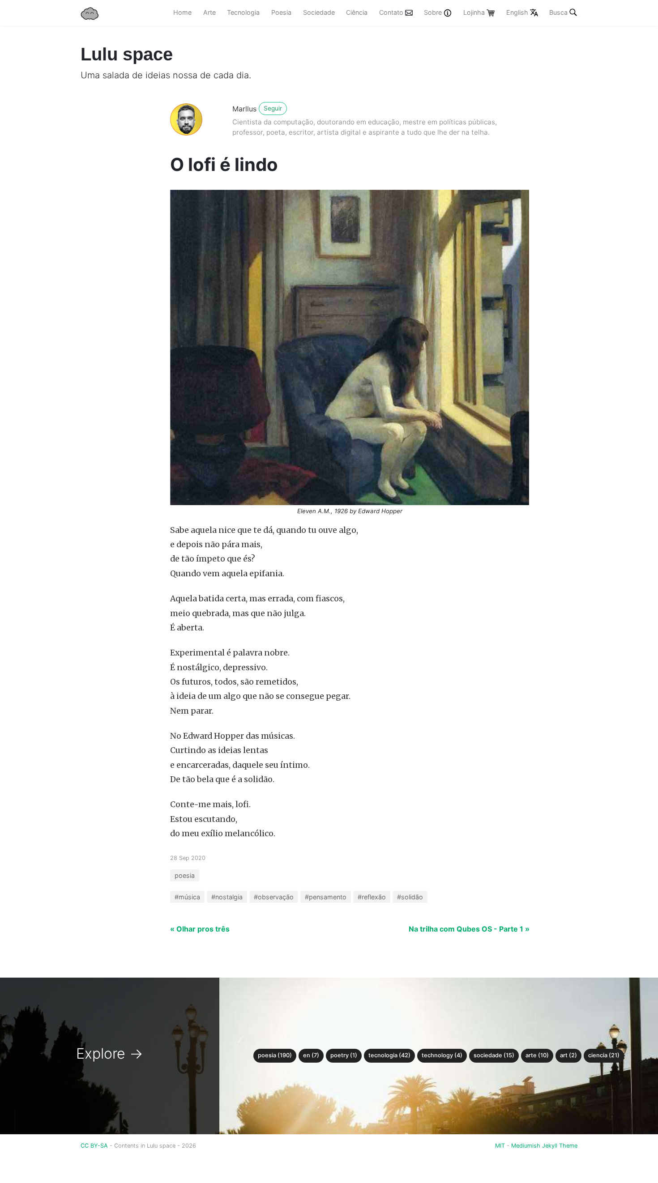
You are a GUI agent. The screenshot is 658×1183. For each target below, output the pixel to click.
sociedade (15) (494, 1055)
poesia (185, 875)
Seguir (273, 108)
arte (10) (537, 1055)
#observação (274, 897)
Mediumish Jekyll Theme (544, 1145)
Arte (209, 12)
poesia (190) (275, 1055)
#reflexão (372, 897)
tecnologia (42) (389, 1055)
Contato (392, 12)
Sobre (434, 12)
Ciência (356, 12)
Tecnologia (243, 12)
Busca (558, 12)
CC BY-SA (95, 1145)
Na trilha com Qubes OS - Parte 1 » (469, 928)
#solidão (410, 897)
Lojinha (475, 12)
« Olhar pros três (200, 928)
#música (187, 897)
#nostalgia (227, 897)
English (518, 12)
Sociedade (319, 12)
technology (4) (442, 1055)
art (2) (568, 1055)
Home (182, 12)
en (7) (311, 1055)
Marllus (244, 108)
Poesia (281, 12)
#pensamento (325, 897)
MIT (500, 1145)
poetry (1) (343, 1055)
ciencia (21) (604, 1055)
